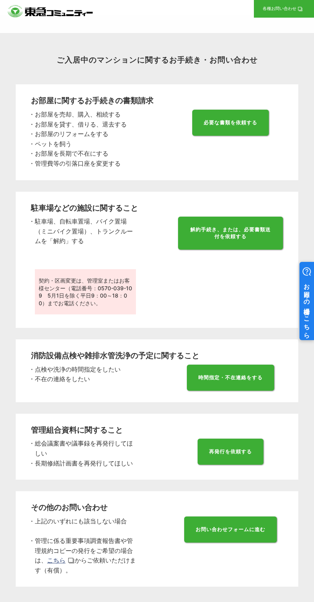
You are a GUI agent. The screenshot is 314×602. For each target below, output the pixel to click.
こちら (56, 560)
